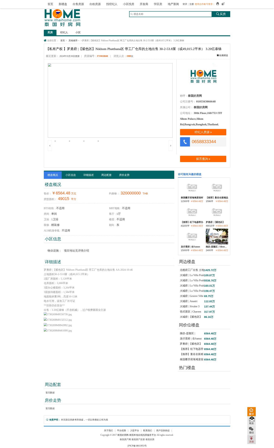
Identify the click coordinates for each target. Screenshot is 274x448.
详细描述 (88, 175)
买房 (221, 14)
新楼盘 (63, 4)
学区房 (158, 4)
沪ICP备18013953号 (137, 445)
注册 (191, 4)
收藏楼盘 (222, 55)
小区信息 (70, 175)
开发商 (144, 4)
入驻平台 (134, 430)
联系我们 (147, 430)
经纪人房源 (203, 132)
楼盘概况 (53, 175)
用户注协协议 (163, 430)
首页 (50, 4)
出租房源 (95, 4)
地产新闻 (173, 4)
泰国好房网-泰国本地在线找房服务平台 (136, 435)
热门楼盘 (187, 367)
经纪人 (64, 32)
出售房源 (78, 4)
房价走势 (124, 175)
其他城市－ (74, 40)
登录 (185, 4)
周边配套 (106, 175)
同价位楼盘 (189, 325)
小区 (78, 32)
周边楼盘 (187, 261)
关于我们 (108, 430)
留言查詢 (203, 158)
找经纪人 (111, 4)
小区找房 (128, 4)
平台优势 (121, 430)
